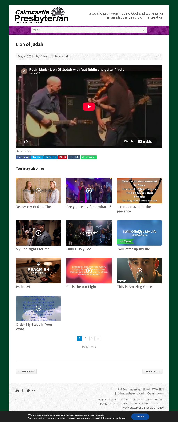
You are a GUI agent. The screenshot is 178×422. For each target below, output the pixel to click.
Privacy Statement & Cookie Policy (142, 407)
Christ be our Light (81, 287)
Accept (140, 416)
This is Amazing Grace (134, 287)
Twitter (37, 157)
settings (120, 418)
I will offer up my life (133, 249)
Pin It (62, 157)
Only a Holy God (79, 249)
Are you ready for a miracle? (88, 207)
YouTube (17, 390)
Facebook (23, 157)
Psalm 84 (23, 287)
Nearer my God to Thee (34, 207)
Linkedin (50, 157)
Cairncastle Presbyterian (55, 56)
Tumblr (74, 157)
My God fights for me (32, 249)
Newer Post (26, 371)
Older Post (152, 371)
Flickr (33, 390)
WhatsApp (88, 157)
